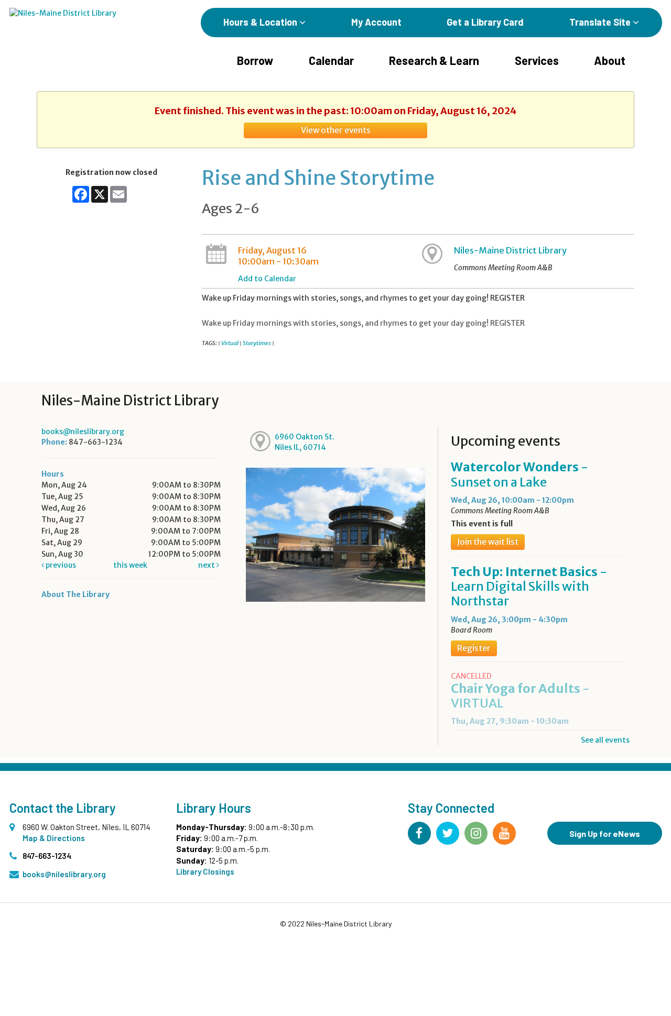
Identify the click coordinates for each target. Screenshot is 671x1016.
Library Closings (205, 871)
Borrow (255, 60)
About (609, 60)
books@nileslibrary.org (82, 431)
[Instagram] (476, 833)
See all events (605, 740)
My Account (376, 22)
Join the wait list (487, 542)
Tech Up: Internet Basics (529, 586)
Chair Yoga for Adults (520, 696)
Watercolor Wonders (519, 474)
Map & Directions (54, 838)
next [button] (207, 565)
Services (537, 60)
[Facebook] (419, 833)
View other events (336, 130)
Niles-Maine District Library (510, 250)
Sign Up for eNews (604, 833)
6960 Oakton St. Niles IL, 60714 (304, 442)
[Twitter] (447, 833)
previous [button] (60, 565)
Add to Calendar (267, 278)
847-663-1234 (47, 855)
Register (474, 648)
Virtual (230, 343)
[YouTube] (504, 833)
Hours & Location (261, 22)
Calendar (331, 60)
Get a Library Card (485, 22)
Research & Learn (434, 60)
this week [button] (130, 565)
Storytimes (257, 343)
